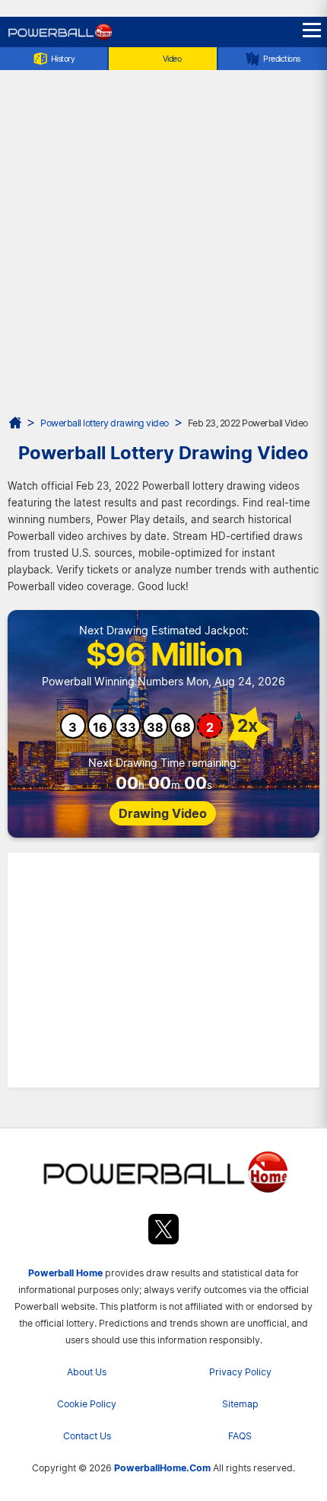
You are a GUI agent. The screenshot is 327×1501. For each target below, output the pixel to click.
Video (172, 58)
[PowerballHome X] (163, 1231)
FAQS (240, 1436)
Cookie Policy (86, 1404)
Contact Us (87, 1436)
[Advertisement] (163, 243)
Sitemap (240, 1404)
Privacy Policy (240, 1372)
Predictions (281, 58)
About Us (86, 1372)
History (63, 58)
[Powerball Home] (59, 38)
